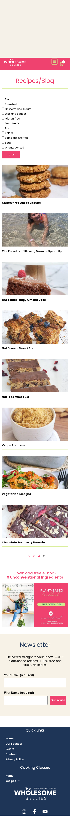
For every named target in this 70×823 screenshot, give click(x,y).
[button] (54, 62)
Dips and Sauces (15, 114)
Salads (8, 133)
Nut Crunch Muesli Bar (18, 348)
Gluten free (12, 118)
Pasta (8, 128)
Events (9, 749)
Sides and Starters (16, 138)
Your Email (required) (19, 675)
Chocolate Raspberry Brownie (23, 542)
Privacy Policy (14, 759)
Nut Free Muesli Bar (15, 397)
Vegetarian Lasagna (16, 494)
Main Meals (11, 123)
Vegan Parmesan (14, 445)
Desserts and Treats (17, 109)
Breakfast (10, 104)
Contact (11, 754)
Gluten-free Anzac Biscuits (21, 203)
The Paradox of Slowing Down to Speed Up (32, 251)
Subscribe (58, 700)
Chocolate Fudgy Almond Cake (24, 300)
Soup (8, 143)
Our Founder (13, 744)
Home (9, 738)
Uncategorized (14, 147)
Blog (7, 99)
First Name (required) (19, 692)
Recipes (10, 781)
